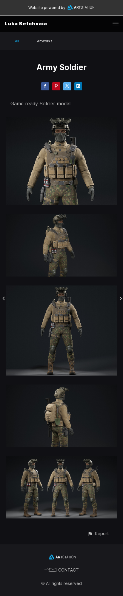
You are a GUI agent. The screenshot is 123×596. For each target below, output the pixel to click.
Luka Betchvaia (25, 24)
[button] (98, 533)
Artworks (45, 41)
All (17, 41)
